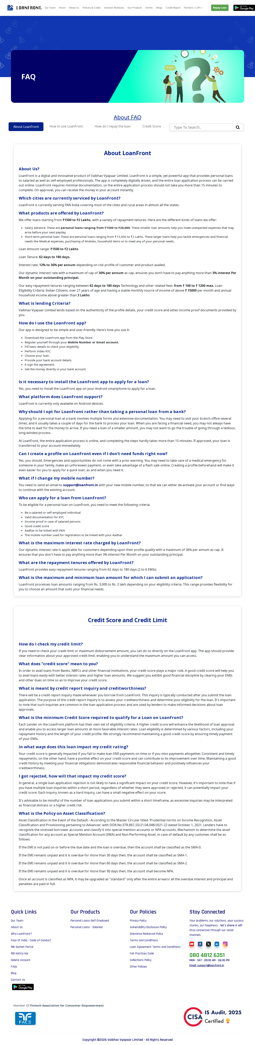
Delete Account (20, 960)
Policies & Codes (91, 7)
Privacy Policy (138, 920)
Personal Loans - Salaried (87, 927)
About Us (74, 7)
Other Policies (138, 966)
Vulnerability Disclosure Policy (148, 927)
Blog (13, 973)
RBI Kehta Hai (19, 954)
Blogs (159, 7)
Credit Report (173, 7)
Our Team (50, 7)
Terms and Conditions (144, 940)
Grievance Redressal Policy (146, 933)
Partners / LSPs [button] (192, 7)
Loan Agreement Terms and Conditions (155, 947)
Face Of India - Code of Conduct (31, 940)
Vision (62, 7)
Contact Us (18, 979)
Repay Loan (220, 7)
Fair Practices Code (142, 953)
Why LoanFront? (21, 933)
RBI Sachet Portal (22, 947)
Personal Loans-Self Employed (90, 920)
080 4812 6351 (207, 955)
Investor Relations (114, 7)
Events (149, 7)
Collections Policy (140, 960)
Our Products (135, 7)
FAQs (14, 966)
